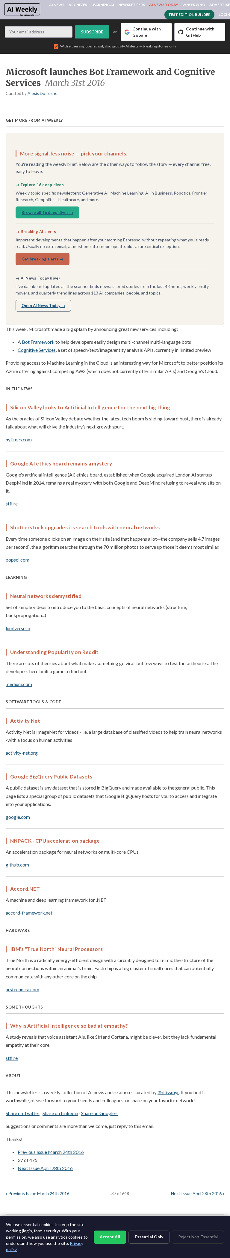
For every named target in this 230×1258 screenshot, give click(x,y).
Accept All (110, 1236)
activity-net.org (22, 753)
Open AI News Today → (43, 305)
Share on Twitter (23, 1113)
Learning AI (102, 4)
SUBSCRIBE (92, 31)
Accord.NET (25, 889)
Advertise (219, 4)
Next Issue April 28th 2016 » (197, 1193)
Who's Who (193, 4)
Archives (78, 4)
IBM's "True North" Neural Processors (56, 949)
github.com (17, 864)
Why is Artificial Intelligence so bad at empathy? (69, 1026)
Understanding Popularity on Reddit (54, 652)
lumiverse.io (18, 628)
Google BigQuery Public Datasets (51, 776)
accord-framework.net (29, 912)
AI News (56, 4)
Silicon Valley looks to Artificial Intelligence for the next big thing (90, 407)
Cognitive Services (37, 350)
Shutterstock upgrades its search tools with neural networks (85, 527)
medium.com (19, 684)
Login (224, 14)
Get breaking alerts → (42, 259)
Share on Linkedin (60, 1113)
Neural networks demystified (45, 596)
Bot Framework (38, 342)
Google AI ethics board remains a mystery (61, 463)
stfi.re (12, 503)
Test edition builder (189, 14)
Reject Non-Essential (198, 1236)
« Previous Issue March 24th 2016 (37, 1193)
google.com (18, 817)
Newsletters (131, 4)
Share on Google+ (99, 1113)
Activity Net (25, 721)
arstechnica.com (22, 989)
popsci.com (17, 559)
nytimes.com (19, 439)
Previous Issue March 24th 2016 (51, 1152)
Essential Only (149, 1236)
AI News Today (163, 4)
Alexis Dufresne (43, 93)
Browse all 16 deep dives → (47, 212)
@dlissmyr (168, 1092)
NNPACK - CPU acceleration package (55, 841)
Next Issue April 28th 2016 (45, 1168)
